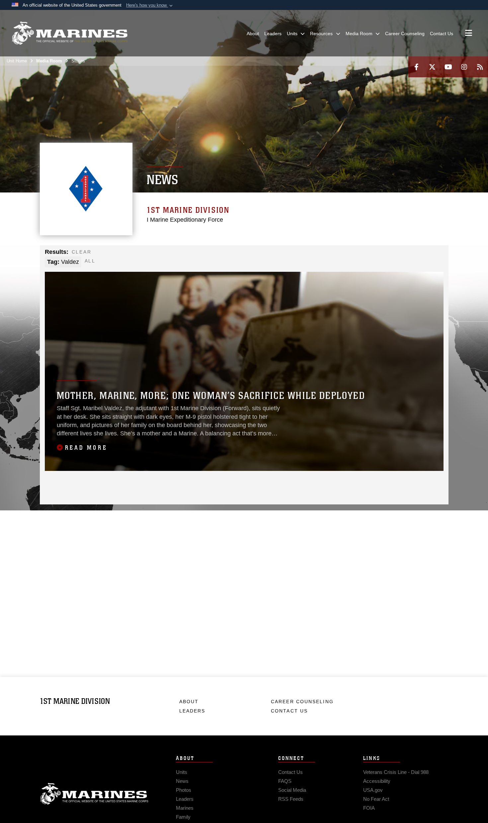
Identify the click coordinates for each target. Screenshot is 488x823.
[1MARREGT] (146, 254)
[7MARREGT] (291, 254)
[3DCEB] (161, 263)
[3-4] (349, 254)
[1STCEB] (435, 254)
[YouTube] (448, 66)
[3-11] (406, 254)
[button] (150, 5)
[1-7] (305, 254)
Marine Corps (94, 793)
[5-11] (421, 254)
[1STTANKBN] (132, 263)
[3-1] (190, 254)
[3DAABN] (146, 263)
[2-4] (276, 254)
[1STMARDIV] (103, 254)
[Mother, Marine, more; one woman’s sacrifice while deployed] (244, 371)
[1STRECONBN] (118, 263)
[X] (432, 66)
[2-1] (175, 254)
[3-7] (334, 254)
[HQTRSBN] (132, 254)
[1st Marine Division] (70, 33)
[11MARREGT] (363, 254)
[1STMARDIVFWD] (118, 254)
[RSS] (480, 66)
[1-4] (204, 254)
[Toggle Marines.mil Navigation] (468, 33)
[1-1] (161, 254)
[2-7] (320, 254)
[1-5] (233, 254)
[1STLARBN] (103, 263)
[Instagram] (464, 66)
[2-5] (247, 254)
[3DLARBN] (175, 263)
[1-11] (377, 254)
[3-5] (262, 254)
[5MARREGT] (218, 254)
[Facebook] (416, 66)
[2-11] (392, 254)
